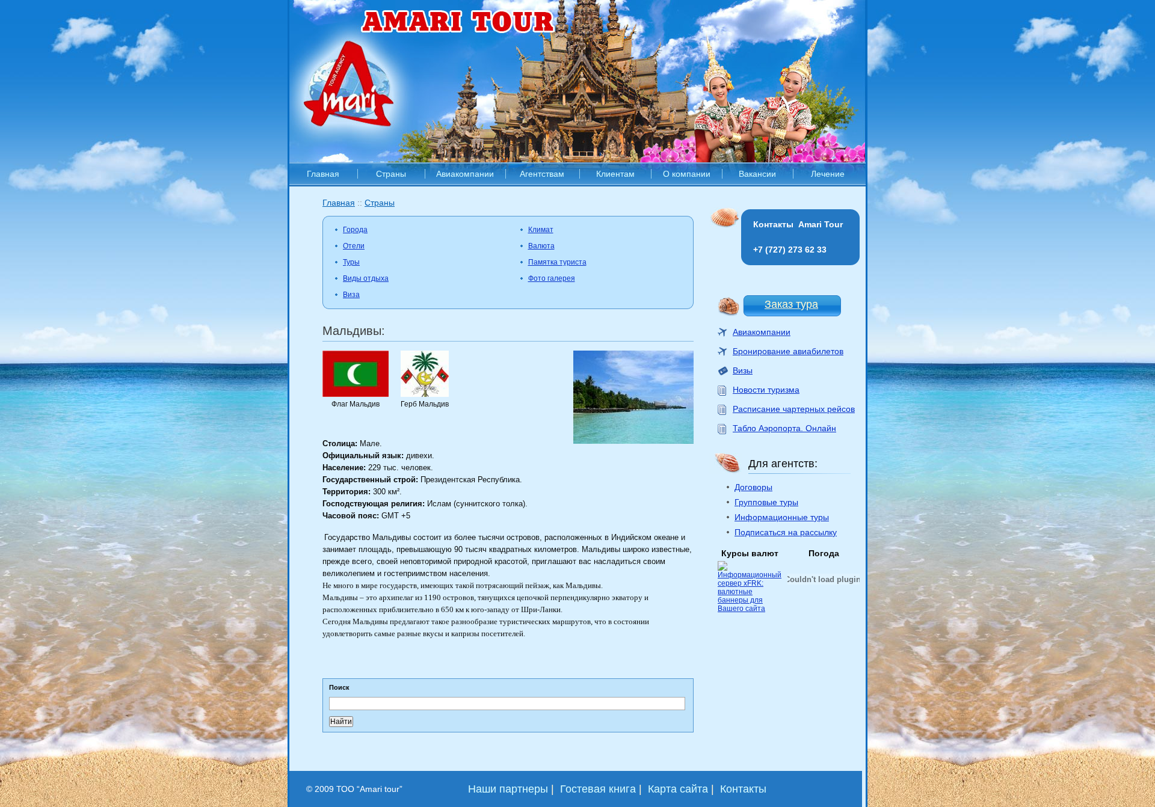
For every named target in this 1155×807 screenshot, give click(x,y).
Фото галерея (551, 278)
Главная (323, 174)
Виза (351, 294)
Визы (743, 370)
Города (355, 230)
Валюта (541, 246)
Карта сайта (678, 789)
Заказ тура (791, 304)
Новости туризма (766, 389)
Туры (351, 262)
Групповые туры (766, 502)
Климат (540, 230)
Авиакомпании (465, 174)
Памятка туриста (557, 262)
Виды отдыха (366, 278)
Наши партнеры (508, 789)
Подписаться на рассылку (786, 532)
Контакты (743, 789)
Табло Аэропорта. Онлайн (784, 428)
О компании (686, 174)
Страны (391, 174)
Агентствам (542, 174)
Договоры (753, 487)
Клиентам (615, 174)
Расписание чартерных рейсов (794, 409)
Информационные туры (782, 517)
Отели (354, 246)
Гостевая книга (598, 789)
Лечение (828, 174)
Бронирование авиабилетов (788, 351)
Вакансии (757, 174)
